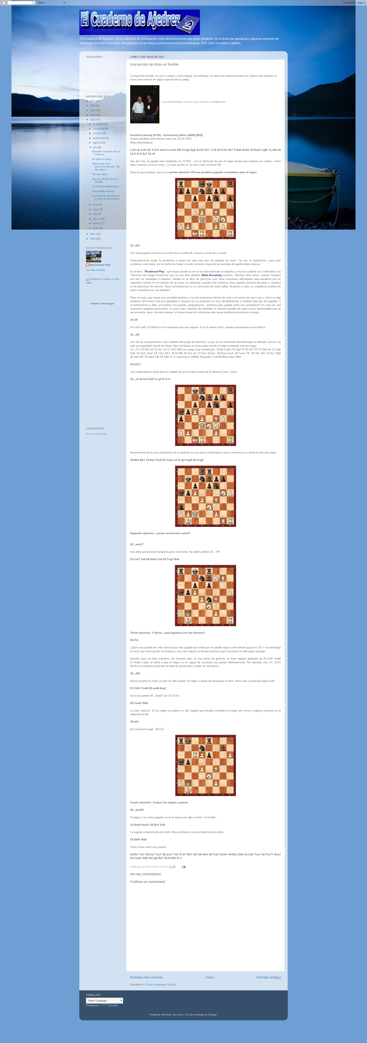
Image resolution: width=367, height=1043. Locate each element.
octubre (97, 133)
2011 (93, 234)
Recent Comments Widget (96, 434)
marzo (97, 219)
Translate (112, 1005)
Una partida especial (103, 191)
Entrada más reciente (146, 977)
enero (96, 228)
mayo (96, 209)
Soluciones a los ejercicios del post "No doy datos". (106, 166)
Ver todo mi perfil (95, 270)
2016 (93, 101)
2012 (93, 120)
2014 (93, 110)
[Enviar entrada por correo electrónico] (183, 866)
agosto (97, 142)
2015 (93, 105)
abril (95, 214)
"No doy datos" (100, 174)
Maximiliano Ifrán (100, 265)
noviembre (99, 128)
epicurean (178, 1014)
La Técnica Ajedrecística (105, 186)
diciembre (98, 124)
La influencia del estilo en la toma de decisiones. (106, 197)
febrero (97, 223)
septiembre (99, 138)
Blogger (212, 1014)
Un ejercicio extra (101, 159)
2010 (93, 238)
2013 (93, 115)
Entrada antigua (269, 977)
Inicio (210, 977)
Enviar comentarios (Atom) (161, 984)
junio (96, 204)
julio (95, 147)
